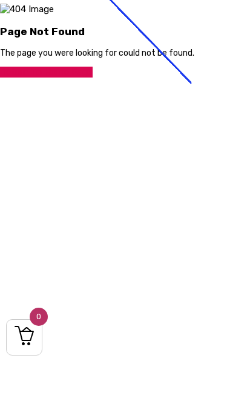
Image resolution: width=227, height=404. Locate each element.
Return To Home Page (46, 72)
